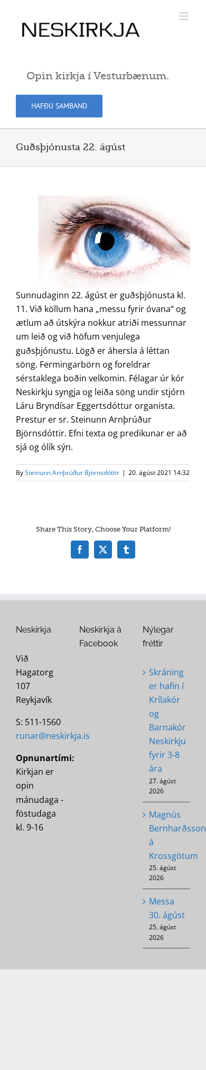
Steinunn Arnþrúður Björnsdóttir (72, 472)
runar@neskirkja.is (53, 736)
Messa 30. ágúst (167, 908)
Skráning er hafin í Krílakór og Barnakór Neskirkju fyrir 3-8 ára (167, 720)
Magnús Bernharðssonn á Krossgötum (167, 835)
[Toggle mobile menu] (184, 16)
